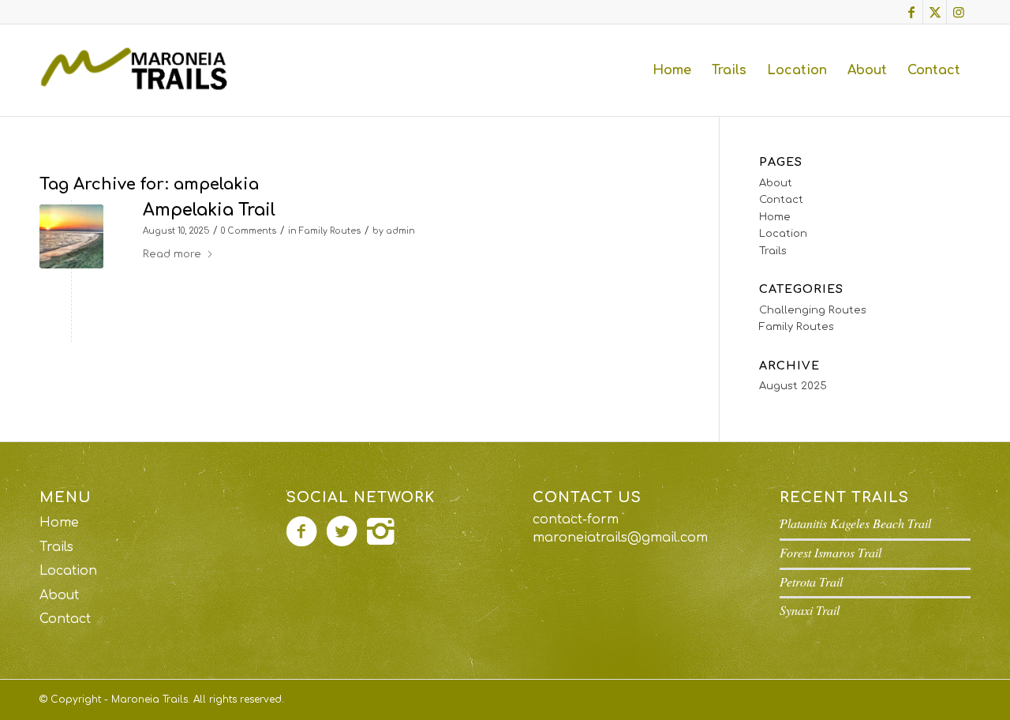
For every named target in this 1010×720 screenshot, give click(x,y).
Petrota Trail (811, 581)
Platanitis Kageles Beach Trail (855, 523)
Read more (172, 254)
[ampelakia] (71, 236)
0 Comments (248, 231)
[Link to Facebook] (911, 12)
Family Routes (330, 231)
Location (783, 233)
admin (400, 231)
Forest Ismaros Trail (830, 552)
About (775, 183)
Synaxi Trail (810, 610)
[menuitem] (671, 70)
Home (775, 217)
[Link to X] (934, 12)
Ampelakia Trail (209, 210)
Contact (781, 199)
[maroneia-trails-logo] (138, 70)
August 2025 (793, 386)
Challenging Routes (812, 310)
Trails (773, 251)
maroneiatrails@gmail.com (620, 538)
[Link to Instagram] (959, 12)
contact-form (576, 519)
